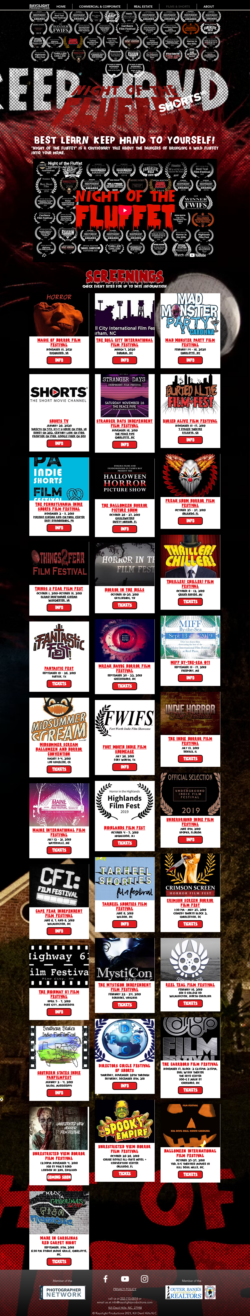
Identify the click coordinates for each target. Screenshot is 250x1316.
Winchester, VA (59, 600)
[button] (59, 1177)
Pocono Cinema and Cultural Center (59, 517)
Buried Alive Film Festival (190, 421)
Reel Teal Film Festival (190, 985)
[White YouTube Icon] (125, 1279)
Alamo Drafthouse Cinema (59, 596)
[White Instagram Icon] (144, 1279)
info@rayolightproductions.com (132, 1302)
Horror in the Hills (124, 590)
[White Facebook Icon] (105, 1279)
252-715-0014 (129, 1298)
